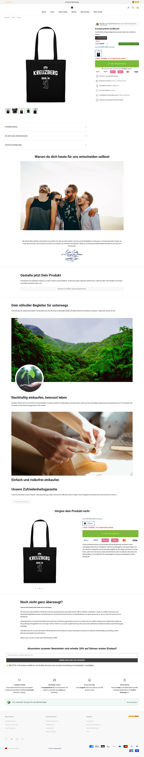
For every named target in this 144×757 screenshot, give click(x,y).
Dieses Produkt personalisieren (72, 289)
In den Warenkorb (117, 64)
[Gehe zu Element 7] (28, 111)
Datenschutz (50, 728)
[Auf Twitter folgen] (12, 739)
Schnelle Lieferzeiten (52, 721)
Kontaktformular (10, 721)
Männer (44, 12)
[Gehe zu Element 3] (21, 111)
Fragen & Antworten (11, 724)
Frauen (52, 12)
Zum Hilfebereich (21, 502)
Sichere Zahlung (51, 731)
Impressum (90, 721)
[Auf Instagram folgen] (17, 739)
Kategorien (7, 17)
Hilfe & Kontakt (98, 12)
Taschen (19, 17)
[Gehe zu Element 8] (35, 111)
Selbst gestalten (85, 12)
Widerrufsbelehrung (92, 728)
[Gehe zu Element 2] (15, 111)
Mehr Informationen (132, 702)
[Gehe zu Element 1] (8, 111)
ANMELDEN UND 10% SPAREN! (72, 660)
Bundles (74, 12)
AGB (87, 731)
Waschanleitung (10, 728)
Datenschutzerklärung (93, 724)
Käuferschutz (50, 724)
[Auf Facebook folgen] (6, 739)
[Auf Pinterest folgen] (23, 739)
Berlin (13, 17)
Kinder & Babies (63, 12)
